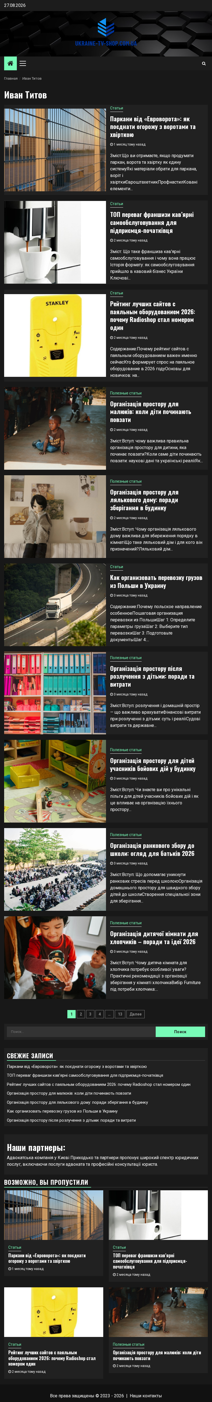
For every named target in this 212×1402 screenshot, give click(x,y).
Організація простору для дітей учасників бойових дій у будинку (152, 764)
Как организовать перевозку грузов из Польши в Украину (156, 581)
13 (120, 1014)
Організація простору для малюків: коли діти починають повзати (150, 411)
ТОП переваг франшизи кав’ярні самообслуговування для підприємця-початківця (152, 222)
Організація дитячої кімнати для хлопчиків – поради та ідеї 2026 (154, 937)
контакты (152, 1395)
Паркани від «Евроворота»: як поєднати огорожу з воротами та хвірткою (153, 126)
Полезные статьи (126, 393)
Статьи (116, 108)
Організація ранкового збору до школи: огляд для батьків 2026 (152, 849)
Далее (135, 1014)
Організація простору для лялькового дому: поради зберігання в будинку (144, 499)
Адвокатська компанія (30, 1157)
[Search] (203, 63)
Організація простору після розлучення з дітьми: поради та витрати (152, 676)
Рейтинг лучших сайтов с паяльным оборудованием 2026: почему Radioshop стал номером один (152, 315)
